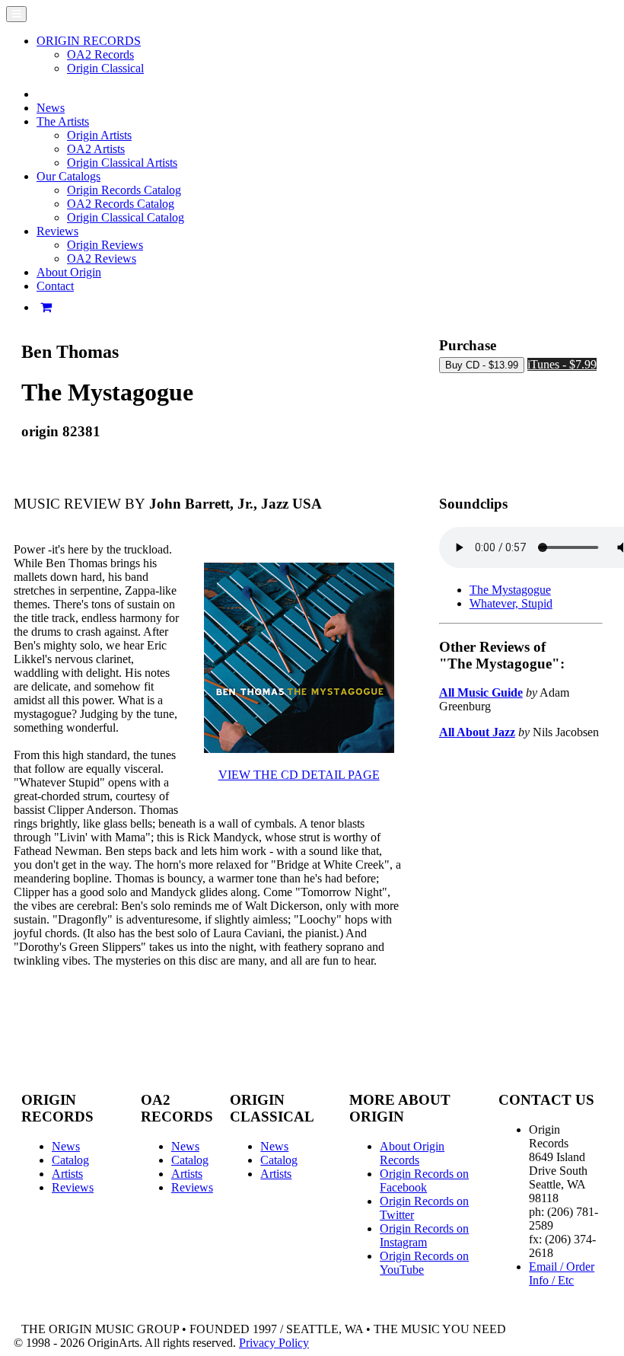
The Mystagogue (510, 589)
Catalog (70, 1159)
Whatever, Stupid (511, 603)
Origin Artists (99, 135)
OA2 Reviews (101, 258)
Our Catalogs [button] (68, 176)
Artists (67, 1173)
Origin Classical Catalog (125, 217)
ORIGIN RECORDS (89, 40)
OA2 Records (100, 54)
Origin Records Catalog (124, 189)
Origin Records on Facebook (424, 1180)
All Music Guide (481, 692)
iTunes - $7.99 (562, 364)
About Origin (69, 272)
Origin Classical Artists (122, 162)
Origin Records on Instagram (424, 1235)
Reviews (73, 1187)
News (51, 107)
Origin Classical (105, 68)
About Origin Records (412, 1153)
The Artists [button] (63, 121)
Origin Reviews (105, 244)
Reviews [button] (57, 231)
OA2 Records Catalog (120, 203)
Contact (55, 285)
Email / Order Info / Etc (561, 1273)
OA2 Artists (96, 148)
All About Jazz (477, 732)
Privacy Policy (274, 1342)
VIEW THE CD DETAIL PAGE (299, 774)
